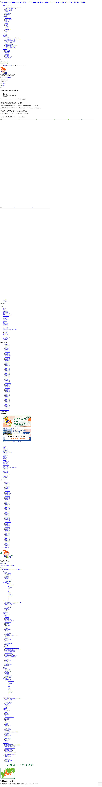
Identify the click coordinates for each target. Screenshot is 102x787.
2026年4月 (7, 349)
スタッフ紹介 (8, 57)
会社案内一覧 (8, 51)
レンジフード (8, 29)
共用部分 (7, 617)
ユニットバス (8, 639)
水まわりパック (8, 9)
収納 (6, 624)
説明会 (6, 638)
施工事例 (5, 16)
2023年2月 (7, 394)
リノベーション (8, 19)
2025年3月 (7, 365)
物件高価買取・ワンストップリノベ (12, 39)
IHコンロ (7, 28)
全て (4, 308)
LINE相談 (7, 569)
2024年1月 (7, 380)
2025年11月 (8, 355)
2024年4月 (7, 376)
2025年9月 (7, 358)
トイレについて (8, 643)
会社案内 (5, 49)
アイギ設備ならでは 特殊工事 (11, 635)
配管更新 (7, 636)
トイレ (6, 24)
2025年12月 (7, 354)
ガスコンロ (7, 30)
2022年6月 (7, 402)
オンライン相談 (8, 664)
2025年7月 (7, 360)
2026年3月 (7, 350)
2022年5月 (7, 404)
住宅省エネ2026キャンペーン (11, 45)
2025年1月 (7, 368)
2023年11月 (8, 383)
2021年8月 (7, 407)
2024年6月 (7, 374)
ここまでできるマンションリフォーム (13, 6)
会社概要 (7, 55)
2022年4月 (7, 405)
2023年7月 (7, 388)
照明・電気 (7, 625)
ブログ (4, 613)
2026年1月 (7, 353)
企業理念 (7, 54)
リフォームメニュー (7, 5)
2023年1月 (7, 395)
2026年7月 (7, 345)
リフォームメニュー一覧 (10, 8)
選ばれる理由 (8, 50)
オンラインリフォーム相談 (15, 569)
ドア (6, 31)
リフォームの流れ (9, 44)
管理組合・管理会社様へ (10, 40)
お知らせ (7, 644)
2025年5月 (7, 363)
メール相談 (2, 569)
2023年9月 (7, 385)
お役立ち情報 (5, 36)
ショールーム (8, 641)
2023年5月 (7, 390)
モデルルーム (8, 629)
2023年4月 (7, 391)
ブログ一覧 (7, 614)
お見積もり (7, 662)
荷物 (6, 615)
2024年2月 (7, 379)
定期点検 (7, 618)
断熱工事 (7, 623)
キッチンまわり (8, 10)
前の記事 (5, 300)
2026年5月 (7, 348)
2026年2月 (7, 352)
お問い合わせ (5, 659)
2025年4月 (7, 364)
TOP (4, 571)
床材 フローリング (9, 620)
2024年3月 (7, 378)
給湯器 (6, 23)
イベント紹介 (8, 633)
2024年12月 (7, 369)
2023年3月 (7, 393)
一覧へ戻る (2, 303)
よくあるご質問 (8, 42)
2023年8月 (7, 386)
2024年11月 (7, 370)
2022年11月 (7, 397)
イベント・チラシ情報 (10, 41)
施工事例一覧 (8, 18)
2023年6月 (7, 389)
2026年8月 (7, 344)
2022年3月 (7, 406)
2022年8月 (7, 400)
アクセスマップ (8, 56)
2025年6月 (7, 362)
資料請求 (7, 665)
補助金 (6, 628)
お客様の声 (5, 35)
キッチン (7, 26)
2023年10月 (8, 384)
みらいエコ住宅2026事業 (10, 47)
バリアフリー (8, 622)
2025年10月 (7, 357)
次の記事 (5, 301)
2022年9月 (7, 399)
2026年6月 (7, 347)
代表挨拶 (7, 52)
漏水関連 (7, 630)
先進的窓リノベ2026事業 (10, 46)
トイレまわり (8, 13)
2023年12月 (7, 381)
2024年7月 (7, 373)
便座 (6, 25)
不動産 (6, 627)
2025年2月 (7, 366)
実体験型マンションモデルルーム (12, 37)
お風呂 (6, 11)
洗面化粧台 (7, 14)
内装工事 (7, 634)
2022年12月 (7, 396)
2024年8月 (7, 371)
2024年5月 (7, 375)
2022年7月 (7, 401)
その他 (6, 645)
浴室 (6, 20)
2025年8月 (7, 359)
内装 (6, 15)
